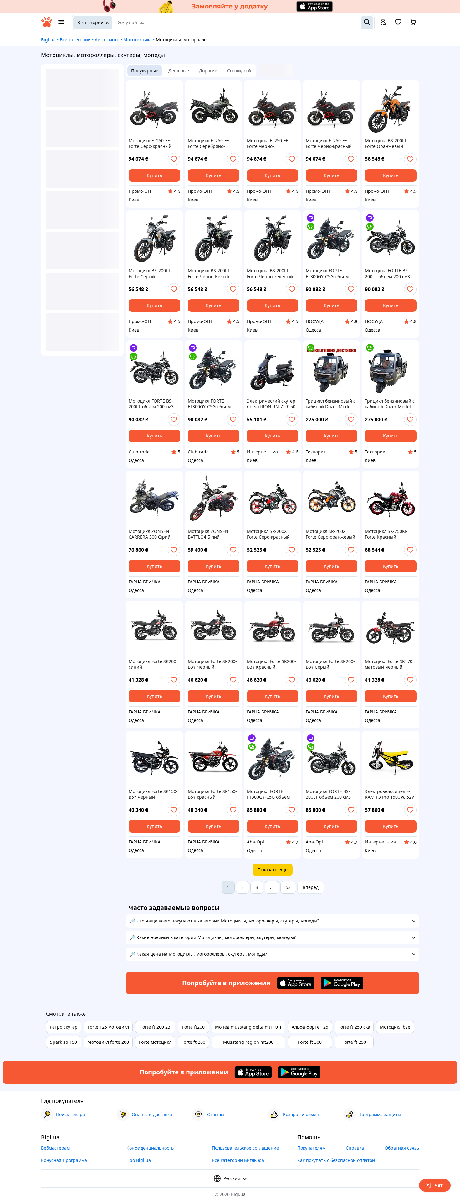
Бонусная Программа (64, 1160)
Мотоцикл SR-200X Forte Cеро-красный (268, 534)
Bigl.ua (48, 40)
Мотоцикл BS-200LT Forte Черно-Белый (209, 273)
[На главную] (46, 25)
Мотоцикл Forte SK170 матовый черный (388, 664)
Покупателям (311, 1148)
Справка (355, 1148)
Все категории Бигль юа (238, 1160)
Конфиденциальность (150, 1148)
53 (288, 887)
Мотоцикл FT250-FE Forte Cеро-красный (150, 143)
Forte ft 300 (310, 1042)
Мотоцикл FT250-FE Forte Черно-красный (329, 143)
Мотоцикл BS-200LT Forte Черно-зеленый (270, 273)
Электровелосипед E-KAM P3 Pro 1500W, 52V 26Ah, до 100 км (389, 794)
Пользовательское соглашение (245, 1148)
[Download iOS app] (295, 983)
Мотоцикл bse (395, 1027)
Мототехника (137, 40)
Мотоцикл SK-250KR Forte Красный (386, 534)
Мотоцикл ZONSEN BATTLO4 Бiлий (208, 534)
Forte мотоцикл (155, 1042)
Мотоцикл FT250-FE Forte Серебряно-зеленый (208, 143)
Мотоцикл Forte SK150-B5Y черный (153, 794)
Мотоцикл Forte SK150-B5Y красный (212, 794)
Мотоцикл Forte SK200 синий (152, 664)
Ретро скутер (64, 1027)
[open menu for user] (383, 22)
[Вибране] (398, 24)
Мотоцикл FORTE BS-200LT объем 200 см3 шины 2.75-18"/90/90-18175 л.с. (388, 273)
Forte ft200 (193, 1027)
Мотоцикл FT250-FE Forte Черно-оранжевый (267, 143)
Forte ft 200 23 (155, 1027)
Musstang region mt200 (248, 1042)
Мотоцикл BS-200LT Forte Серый (150, 273)
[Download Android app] (342, 983)
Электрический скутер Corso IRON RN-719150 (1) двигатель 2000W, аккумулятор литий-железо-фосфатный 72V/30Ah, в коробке (271, 404)
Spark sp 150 (63, 1042)
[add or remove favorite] (174, 159)
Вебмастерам (55, 1148)
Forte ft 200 (193, 1042)
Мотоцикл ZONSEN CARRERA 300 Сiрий (150, 534)
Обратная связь (402, 1148)
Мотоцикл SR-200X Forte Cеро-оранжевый (330, 534)
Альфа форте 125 (310, 1027)
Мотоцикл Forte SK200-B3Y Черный (212, 664)
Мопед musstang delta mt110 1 (248, 1027)
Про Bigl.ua (138, 1160)
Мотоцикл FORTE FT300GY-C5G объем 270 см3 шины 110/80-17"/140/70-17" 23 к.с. (330, 273)
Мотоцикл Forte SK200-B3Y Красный (271, 664)
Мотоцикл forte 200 (108, 1042)
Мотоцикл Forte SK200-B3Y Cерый (330, 664)
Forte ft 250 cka (354, 1027)
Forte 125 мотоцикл (108, 1027)
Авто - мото (107, 40)
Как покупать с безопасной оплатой (336, 1160)
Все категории (75, 40)
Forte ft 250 (354, 1042)
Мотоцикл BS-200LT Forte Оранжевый (386, 143)
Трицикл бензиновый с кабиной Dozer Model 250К (330, 404)
